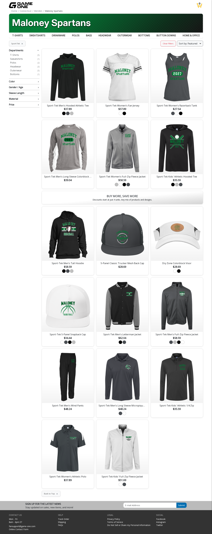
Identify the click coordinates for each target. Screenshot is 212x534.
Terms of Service (115, 522)
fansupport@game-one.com (22, 526)
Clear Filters (168, 43)
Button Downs (166, 35)
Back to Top (51, 493)
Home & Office (191, 35)
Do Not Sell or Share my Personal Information (128, 525)
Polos (75, 35)
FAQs (60, 525)
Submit (181, 505)
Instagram (161, 522)
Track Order (63, 519)
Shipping (62, 522)
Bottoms (144, 35)
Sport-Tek (17, 43)
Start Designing (67, 97)
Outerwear (125, 35)
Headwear (105, 35)
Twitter (159, 525)
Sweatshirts (37, 35)
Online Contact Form (18, 529)
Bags (89, 35)
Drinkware (58, 35)
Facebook (160, 519)
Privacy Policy (113, 519)
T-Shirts (17, 35)
